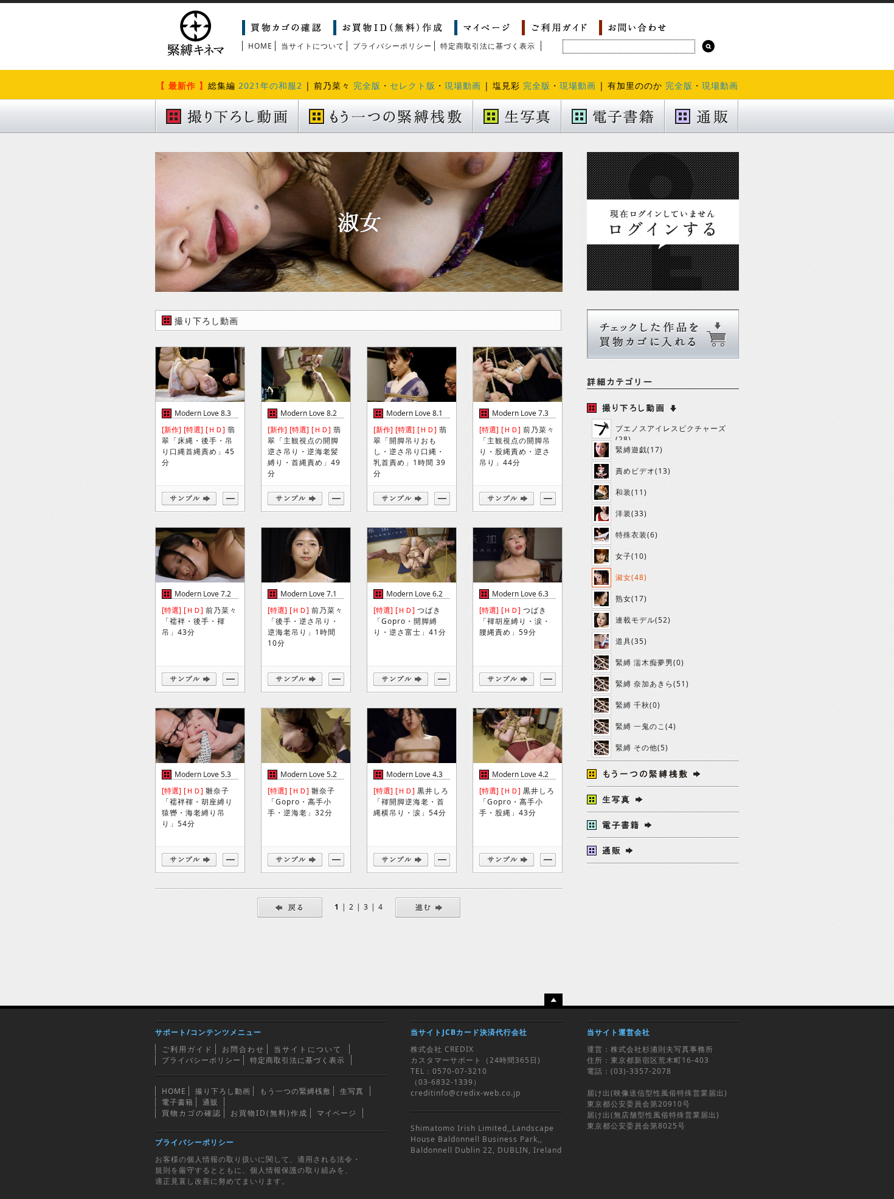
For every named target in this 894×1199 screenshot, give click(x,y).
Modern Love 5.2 (308, 774)
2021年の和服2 (270, 85)
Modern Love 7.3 (520, 413)
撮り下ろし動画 (223, 1091)
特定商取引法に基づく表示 (487, 46)
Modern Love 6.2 (414, 594)
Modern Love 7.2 (203, 594)
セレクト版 (412, 85)
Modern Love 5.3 (203, 774)
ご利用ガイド (187, 1049)
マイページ (336, 1113)
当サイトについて (312, 46)
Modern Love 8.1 (414, 413)
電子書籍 (177, 1102)
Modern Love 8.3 (203, 413)
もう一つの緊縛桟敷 (295, 1091)
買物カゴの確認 (191, 1113)
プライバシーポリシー (392, 46)
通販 (210, 1102)
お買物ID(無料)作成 (269, 1113)
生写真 (352, 1091)
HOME (260, 46)
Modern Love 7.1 (308, 594)
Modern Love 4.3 (414, 774)
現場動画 (463, 85)
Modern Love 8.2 (308, 413)
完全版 (367, 85)
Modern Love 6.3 (520, 594)
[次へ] (427, 907)
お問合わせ (243, 1049)
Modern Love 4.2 (520, 774)
